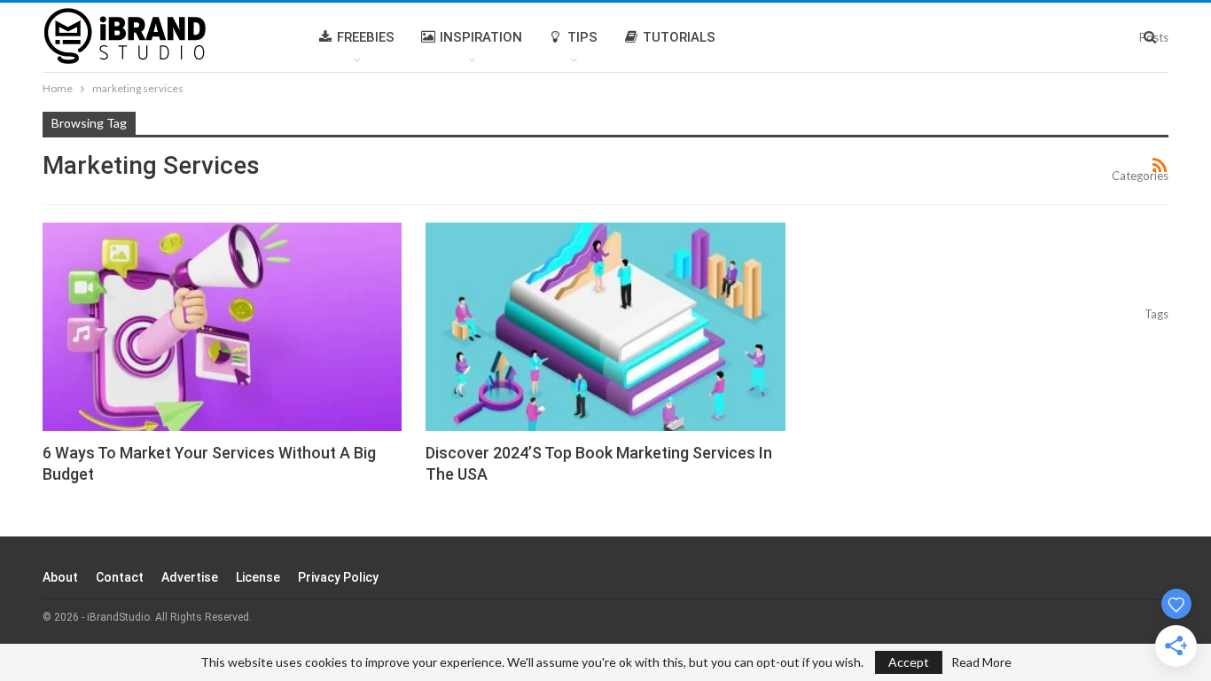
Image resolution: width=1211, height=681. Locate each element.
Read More (981, 662)
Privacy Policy (338, 577)
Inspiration (481, 37)
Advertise (189, 577)
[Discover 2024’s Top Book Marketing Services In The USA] (605, 327)
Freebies (366, 37)
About (60, 577)
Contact (120, 577)
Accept (908, 661)
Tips (582, 37)
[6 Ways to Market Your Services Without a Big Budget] (222, 327)
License (258, 577)
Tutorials (679, 37)
